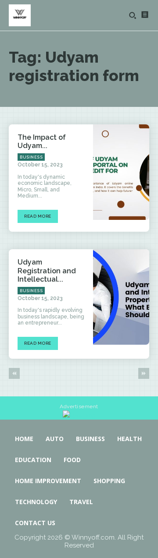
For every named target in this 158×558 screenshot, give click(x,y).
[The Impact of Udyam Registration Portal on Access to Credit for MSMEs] (121, 172)
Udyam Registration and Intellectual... (47, 270)
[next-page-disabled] (143, 373)
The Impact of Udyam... (42, 141)
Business (31, 157)
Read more (37, 216)
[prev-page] (14, 373)
